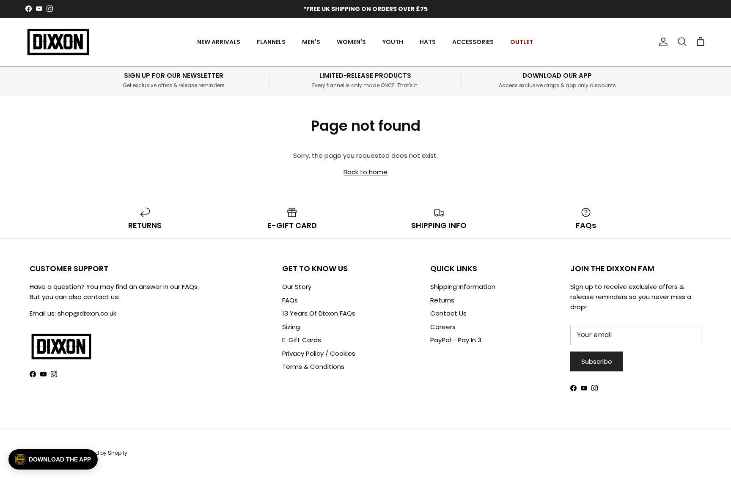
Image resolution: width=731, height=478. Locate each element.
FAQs (190, 286)
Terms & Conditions (313, 366)
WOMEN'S (351, 42)
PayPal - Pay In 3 (455, 339)
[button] (53, 459)
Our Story (296, 286)
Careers (443, 326)
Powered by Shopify (102, 452)
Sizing (291, 326)
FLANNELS (271, 42)
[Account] (661, 42)
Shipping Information (462, 286)
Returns (442, 300)
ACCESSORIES (473, 42)
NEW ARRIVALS (218, 42)
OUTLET (521, 42)
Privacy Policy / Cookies (318, 353)
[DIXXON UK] (58, 42)
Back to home (365, 172)
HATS (428, 42)
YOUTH (392, 42)
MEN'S (311, 42)
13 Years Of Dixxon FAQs (318, 313)
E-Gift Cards (301, 339)
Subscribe (596, 361)
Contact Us (448, 313)
